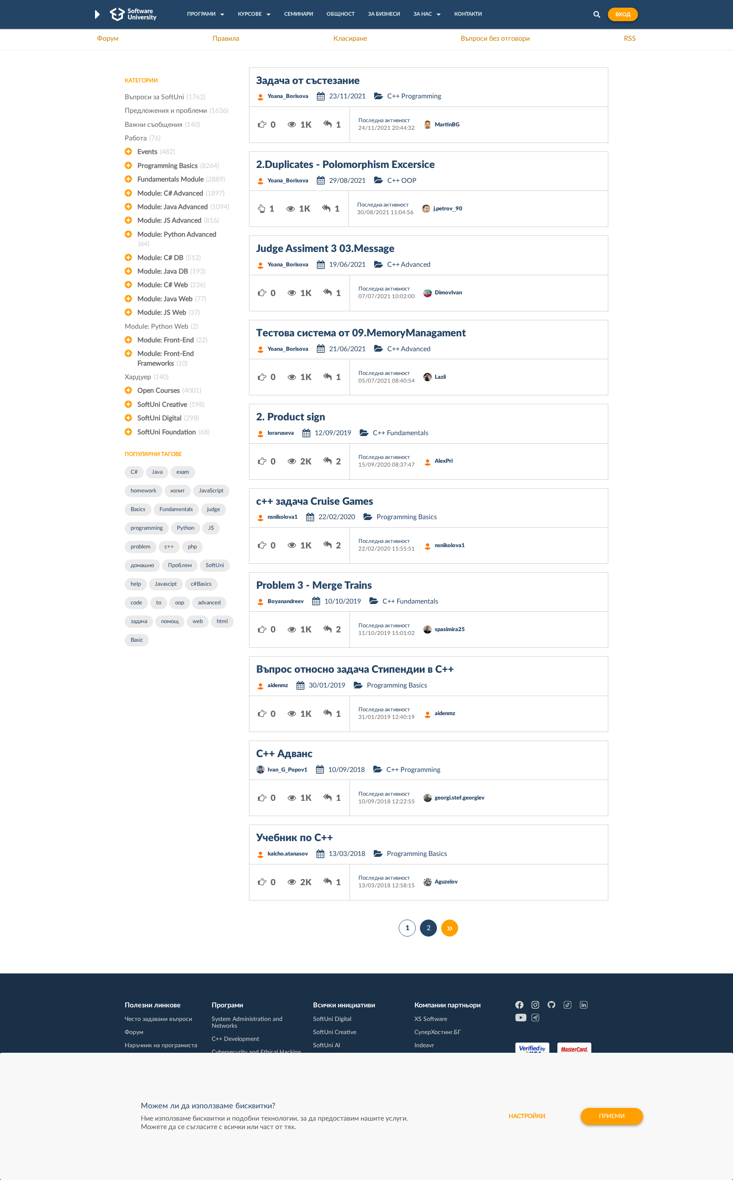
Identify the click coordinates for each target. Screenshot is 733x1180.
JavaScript (211, 491)
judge (213, 509)
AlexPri (444, 461)
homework (144, 491)
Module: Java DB (171, 271)
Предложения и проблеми (176, 110)
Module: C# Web (171, 285)
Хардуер (146, 377)
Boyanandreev (286, 601)
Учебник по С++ (294, 838)
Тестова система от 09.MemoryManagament (361, 333)
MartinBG (447, 125)
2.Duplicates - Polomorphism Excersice (345, 165)
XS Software (430, 1019)
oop (179, 603)
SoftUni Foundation (173, 432)
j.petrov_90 (448, 209)
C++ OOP (402, 180)
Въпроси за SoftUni (165, 97)
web (198, 621)
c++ (169, 547)
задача (139, 621)
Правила (226, 38)
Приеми (612, 1116)
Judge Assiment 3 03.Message (325, 249)
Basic (137, 640)
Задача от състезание (308, 81)
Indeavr (424, 1046)
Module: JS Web (168, 312)
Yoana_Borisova (288, 96)
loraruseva (281, 433)
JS (211, 528)
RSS (630, 38)
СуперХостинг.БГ (437, 1032)
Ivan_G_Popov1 (288, 770)
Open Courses (169, 390)
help (136, 584)
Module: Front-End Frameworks (165, 358)
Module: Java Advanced (183, 207)
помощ (170, 621)
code (136, 603)
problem (141, 547)
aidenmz (278, 685)
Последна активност (384, 120)
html (222, 621)
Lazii (440, 377)
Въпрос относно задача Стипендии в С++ (355, 670)
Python (185, 528)
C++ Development (235, 1039)
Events (156, 151)
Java (157, 472)
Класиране (350, 38)
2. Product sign (290, 417)
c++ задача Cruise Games (314, 502)
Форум (107, 38)
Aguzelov (446, 882)
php (192, 547)
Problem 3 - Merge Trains (314, 586)
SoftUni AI (326, 1046)
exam (182, 472)
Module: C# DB (169, 257)
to (158, 603)
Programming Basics (178, 165)
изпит (178, 491)
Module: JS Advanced (178, 220)
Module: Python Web (161, 326)
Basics (138, 509)
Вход (622, 14)
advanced (209, 603)
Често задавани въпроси (158, 1019)
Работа (142, 138)
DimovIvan (448, 293)
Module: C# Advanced (180, 193)
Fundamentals (176, 509)
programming (147, 528)
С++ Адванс (284, 754)
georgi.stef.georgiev (459, 798)
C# (134, 472)
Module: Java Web (171, 299)
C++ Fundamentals (400, 433)
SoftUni (215, 565)
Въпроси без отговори (495, 38)
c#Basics (201, 584)
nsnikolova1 (283, 517)
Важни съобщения (162, 124)
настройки (527, 1116)
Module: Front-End (172, 340)
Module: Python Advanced (176, 239)
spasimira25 (450, 629)
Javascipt (166, 584)
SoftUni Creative (170, 404)
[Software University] (133, 14)
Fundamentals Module (181, 179)
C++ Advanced (409, 264)
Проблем (180, 565)
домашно (142, 565)
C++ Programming (414, 96)
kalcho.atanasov (288, 854)
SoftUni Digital (168, 418)
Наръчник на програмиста (161, 1046)
